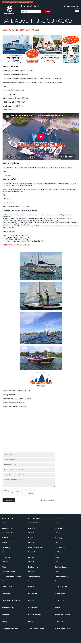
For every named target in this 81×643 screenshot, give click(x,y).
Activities (58, 518)
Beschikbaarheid (33, 523)
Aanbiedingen (7, 528)
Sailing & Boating (61, 567)
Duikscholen (59, 547)
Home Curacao (7, 518)
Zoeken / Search (61, 593)
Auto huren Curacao (36, 629)
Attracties (32, 528)
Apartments (33, 607)
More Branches (34, 593)
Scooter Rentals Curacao (11, 577)
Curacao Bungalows (8, 571)
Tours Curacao (34, 577)
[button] (77, 10)
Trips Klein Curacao (62, 614)
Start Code (32, 552)
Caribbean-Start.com (10, 629)
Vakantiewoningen (62, 577)
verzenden (8, 500)
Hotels (57, 557)
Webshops (6, 593)
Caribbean (58, 552)
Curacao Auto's (61, 586)
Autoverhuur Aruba (62, 629)
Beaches (31, 538)
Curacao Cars (60, 600)
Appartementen (34, 518)
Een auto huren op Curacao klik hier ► (17, 2)
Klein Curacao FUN (35, 547)
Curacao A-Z (60, 622)
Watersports (7, 586)
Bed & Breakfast (8, 538)
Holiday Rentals (8, 607)
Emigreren (6, 557)
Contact (31, 600)
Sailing (30, 622)
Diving (4, 622)
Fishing (31, 557)
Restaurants (33, 567)
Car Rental (6, 547)
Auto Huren (59, 528)
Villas (4, 567)
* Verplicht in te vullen (47, 500)
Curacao (4, 523)
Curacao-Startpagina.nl (11, 600)
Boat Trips (59, 538)
